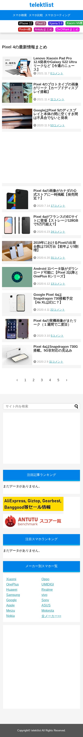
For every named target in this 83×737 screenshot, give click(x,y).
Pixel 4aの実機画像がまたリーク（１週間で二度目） (55, 322)
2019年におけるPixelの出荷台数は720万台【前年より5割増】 (55, 246)
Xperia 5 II (55, 23)
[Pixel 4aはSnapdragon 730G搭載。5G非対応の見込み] (17, 355)
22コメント (57, 309)
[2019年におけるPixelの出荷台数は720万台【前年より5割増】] (17, 251)
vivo (44, 595)
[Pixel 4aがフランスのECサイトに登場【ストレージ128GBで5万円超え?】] (17, 225)
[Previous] (17, 380)
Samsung (13, 595)
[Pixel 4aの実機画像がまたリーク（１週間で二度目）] (17, 329)
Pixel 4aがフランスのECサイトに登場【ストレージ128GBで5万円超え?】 (55, 220)
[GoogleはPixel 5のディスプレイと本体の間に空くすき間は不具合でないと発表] (17, 119)
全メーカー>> (51, 616)
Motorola (48, 610)
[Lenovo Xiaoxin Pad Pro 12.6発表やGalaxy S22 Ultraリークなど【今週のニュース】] (17, 67)
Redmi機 (25, 29)
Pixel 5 (40, 23)
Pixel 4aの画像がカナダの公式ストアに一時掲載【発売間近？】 (55, 194)
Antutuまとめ (43, 29)
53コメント (57, 125)
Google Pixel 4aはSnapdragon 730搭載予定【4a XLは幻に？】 (53, 298)
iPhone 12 (25, 23)
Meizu (10, 610)
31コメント (58, 257)
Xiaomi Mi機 (74, 23)
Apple (10, 605)
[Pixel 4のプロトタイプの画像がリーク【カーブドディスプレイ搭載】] (17, 93)
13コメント (58, 283)
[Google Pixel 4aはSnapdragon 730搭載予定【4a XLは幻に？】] (17, 303)
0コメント (56, 73)
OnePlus (12, 584)
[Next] (67, 380)
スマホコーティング (57, 15)
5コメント (57, 335)
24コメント (58, 231)
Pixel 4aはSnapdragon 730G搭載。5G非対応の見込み (55, 348)
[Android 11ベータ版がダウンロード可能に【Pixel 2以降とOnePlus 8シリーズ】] (17, 277)
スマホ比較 (36, 15)
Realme (47, 589)
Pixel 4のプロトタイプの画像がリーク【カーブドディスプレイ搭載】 (55, 88)
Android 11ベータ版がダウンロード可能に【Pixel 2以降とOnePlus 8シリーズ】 (55, 272)
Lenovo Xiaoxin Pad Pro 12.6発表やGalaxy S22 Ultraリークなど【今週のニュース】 (55, 64)
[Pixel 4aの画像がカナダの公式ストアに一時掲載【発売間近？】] (17, 199)
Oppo (45, 579)
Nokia (10, 616)
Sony (45, 600)
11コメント (57, 99)
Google (11, 600)
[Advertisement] (41, 157)
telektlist (41, 4)
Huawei (11, 589)
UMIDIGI (48, 584)
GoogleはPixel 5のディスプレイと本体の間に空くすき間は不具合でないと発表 (55, 114)
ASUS (46, 605)
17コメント (58, 205)
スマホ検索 (20, 15)
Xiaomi (11, 579)
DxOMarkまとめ (67, 29)
